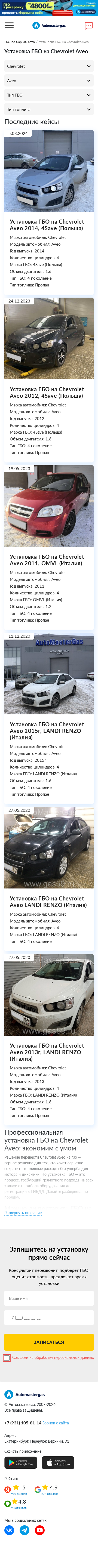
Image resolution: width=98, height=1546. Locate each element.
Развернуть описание (23, 1212)
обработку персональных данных (64, 1357)
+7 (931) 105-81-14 (22, 1422)
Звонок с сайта (55, 1423)
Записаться (49, 1342)
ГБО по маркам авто (19, 42)
